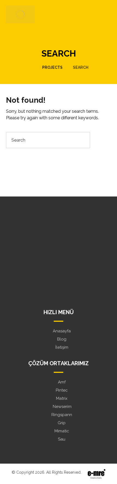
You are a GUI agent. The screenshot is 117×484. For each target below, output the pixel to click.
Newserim (62, 406)
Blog (61, 339)
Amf (62, 382)
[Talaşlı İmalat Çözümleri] (20, 14)
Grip (62, 422)
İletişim (61, 347)
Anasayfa (62, 331)
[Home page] (30, 67)
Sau (61, 439)
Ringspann (61, 414)
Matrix (61, 398)
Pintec (62, 390)
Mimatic (61, 431)
